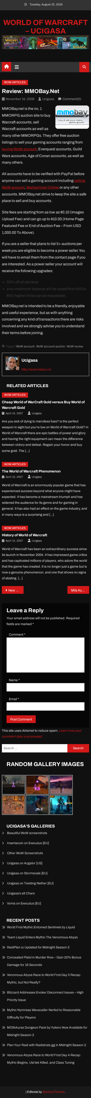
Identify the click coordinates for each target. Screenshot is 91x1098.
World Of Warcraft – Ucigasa (45, 26)
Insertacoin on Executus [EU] (28, 843)
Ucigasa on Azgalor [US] (24, 863)
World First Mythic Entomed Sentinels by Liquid (41, 927)
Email (14, 699)
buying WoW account (19, 149)
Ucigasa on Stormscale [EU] (27, 873)
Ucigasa (48, 99)
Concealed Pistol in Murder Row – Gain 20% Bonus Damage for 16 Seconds (44, 961)
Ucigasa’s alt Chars (21, 893)
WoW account (25, 346)
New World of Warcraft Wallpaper (16, 590)
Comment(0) (72, 99)
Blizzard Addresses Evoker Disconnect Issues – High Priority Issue (45, 996)
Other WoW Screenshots (25, 853)
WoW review (75, 346)
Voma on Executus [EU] (24, 903)
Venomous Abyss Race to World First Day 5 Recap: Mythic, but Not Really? (44, 978)
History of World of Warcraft (24, 535)
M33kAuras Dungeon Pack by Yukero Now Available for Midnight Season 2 (47, 1031)
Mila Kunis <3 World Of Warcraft (80, 590)
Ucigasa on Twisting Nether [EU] (30, 883)
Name (14, 680)
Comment (17, 634)
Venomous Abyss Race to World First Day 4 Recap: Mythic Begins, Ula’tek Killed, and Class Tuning (44, 1058)
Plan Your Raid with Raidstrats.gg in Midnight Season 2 (46, 1045)
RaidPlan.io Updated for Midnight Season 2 (38, 947)
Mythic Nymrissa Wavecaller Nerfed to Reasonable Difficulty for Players (43, 1013)
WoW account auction (50, 346)
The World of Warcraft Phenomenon (31, 471)
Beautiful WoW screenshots (27, 833)
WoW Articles (15, 82)
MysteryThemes (54, 1092)
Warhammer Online (42, 187)
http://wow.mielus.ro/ (36, 369)
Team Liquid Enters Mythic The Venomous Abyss (42, 937)
